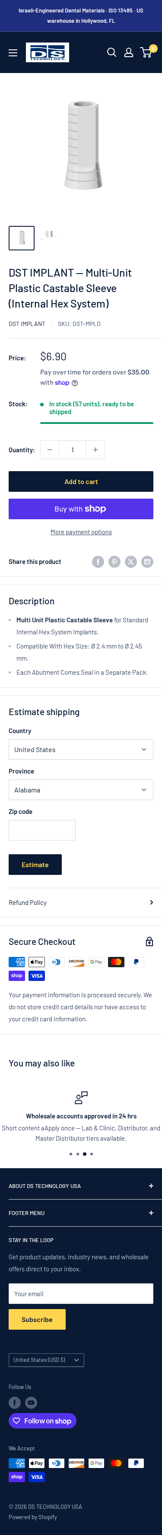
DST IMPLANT (27, 323)
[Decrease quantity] (50, 450)
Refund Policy (28, 902)
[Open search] (112, 52)
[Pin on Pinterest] (114, 561)
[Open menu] (13, 52)
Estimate (35, 864)
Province (21, 771)
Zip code (20, 811)
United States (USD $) (39, 1359)
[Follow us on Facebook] (15, 1403)
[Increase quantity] (95, 450)
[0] (146, 52)
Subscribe (37, 1319)
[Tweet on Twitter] (131, 561)
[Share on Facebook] (98, 561)
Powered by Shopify (33, 1517)
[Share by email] (147, 561)
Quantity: (22, 450)
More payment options (81, 532)
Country (20, 730)
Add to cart (81, 481)
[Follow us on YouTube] (31, 1403)
